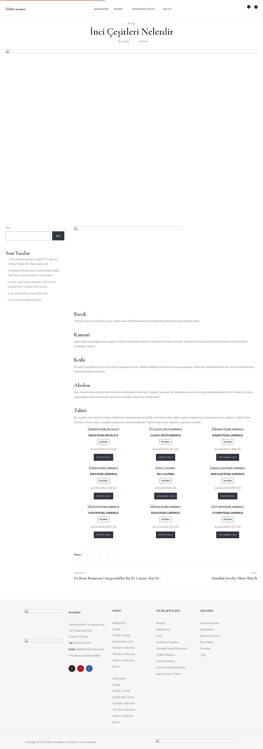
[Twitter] (95, 554)
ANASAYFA (119, 623)
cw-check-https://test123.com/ (29, 293)
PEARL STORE (121, 635)
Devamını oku (228, 457)
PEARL (116, 629)
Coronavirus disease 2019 (25, 299)
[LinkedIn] (104, 554)
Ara (8, 227)
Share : (78, 554)
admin (125, 41)
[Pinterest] (112, 554)
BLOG (116, 666)
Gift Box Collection (123, 654)
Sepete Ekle (103, 457)
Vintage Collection (123, 647)
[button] (254, 9)
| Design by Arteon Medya (80, 742)
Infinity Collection (123, 660)
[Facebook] (86, 554)
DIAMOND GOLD (123, 641)
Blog (131, 23)
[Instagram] (72, 668)
